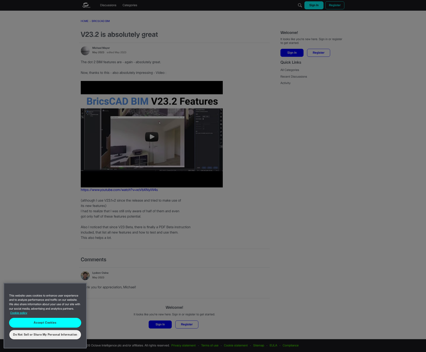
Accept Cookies (45, 322)
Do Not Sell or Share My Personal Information (45, 334)
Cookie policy (18, 313)
